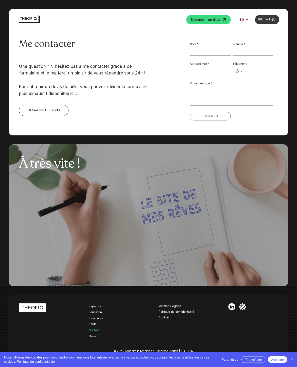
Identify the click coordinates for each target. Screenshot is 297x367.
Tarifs (92, 324)
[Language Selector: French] (244, 19)
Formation (95, 312)
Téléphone (240, 63)
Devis (92, 336)
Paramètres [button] (230, 359)
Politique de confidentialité (176, 311)
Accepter (277, 359)
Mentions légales (170, 306)
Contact (94, 330)
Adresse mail (199, 63)
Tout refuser (253, 359)
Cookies (164, 317)
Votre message (201, 83)
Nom (194, 44)
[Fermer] (292, 359)
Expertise (95, 306)
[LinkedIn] (231, 306)
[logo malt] (242, 306)
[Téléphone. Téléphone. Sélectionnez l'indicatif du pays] (239, 71)
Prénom (239, 44)
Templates (96, 318)
